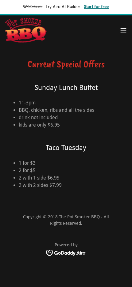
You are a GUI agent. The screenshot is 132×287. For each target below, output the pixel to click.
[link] (26, 30)
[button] (123, 30)
